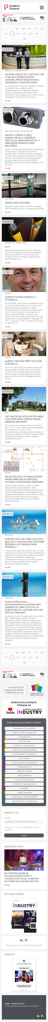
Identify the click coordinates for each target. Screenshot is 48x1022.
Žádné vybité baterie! (17, 202)
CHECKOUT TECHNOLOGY (24, 745)
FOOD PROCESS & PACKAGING (24, 762)
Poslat (24, 835)
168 (17, 29)
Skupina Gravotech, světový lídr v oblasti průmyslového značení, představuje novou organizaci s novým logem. (24, 78)
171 (35, 29)
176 (24, 33)
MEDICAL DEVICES (24, 771)
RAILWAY (24, 788)
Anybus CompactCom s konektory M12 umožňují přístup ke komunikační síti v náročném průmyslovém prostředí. (22, 140)
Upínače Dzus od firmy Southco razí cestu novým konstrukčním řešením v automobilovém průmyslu (24, 542)
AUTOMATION (24, 737)
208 (24, 39)
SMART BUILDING (24, 792)
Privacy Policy (18, 1003)
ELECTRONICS (24, 758)
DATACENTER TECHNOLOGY (24, 754)
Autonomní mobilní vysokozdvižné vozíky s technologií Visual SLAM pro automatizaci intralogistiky (21, 877)
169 (23, 29)
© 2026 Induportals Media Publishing (21, 1006)
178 (36, 33)
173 (6, 33)
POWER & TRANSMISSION (24, 784)
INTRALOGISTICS (25, 767)
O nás (7, 1003)
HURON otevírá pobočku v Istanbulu (20, 298)
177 (30, 33)
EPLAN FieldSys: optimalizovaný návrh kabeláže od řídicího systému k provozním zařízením (24, 479)
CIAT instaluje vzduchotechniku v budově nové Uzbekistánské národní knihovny (24, 419)
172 (41, 29)
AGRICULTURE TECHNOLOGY (24, 733)
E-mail (7, 818)
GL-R (7, 246)
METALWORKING (24, 775)
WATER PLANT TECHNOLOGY (24, 801)
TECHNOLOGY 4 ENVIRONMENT (24, 797)
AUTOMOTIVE (24, 741)
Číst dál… (8, 101)
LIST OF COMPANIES (12, 1008)
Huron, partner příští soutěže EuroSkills (23, 362)
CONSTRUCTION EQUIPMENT (24, 750)
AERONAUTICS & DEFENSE (24, 728)
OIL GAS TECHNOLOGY (24, 780)
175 (17, 33)
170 (29, 29)
